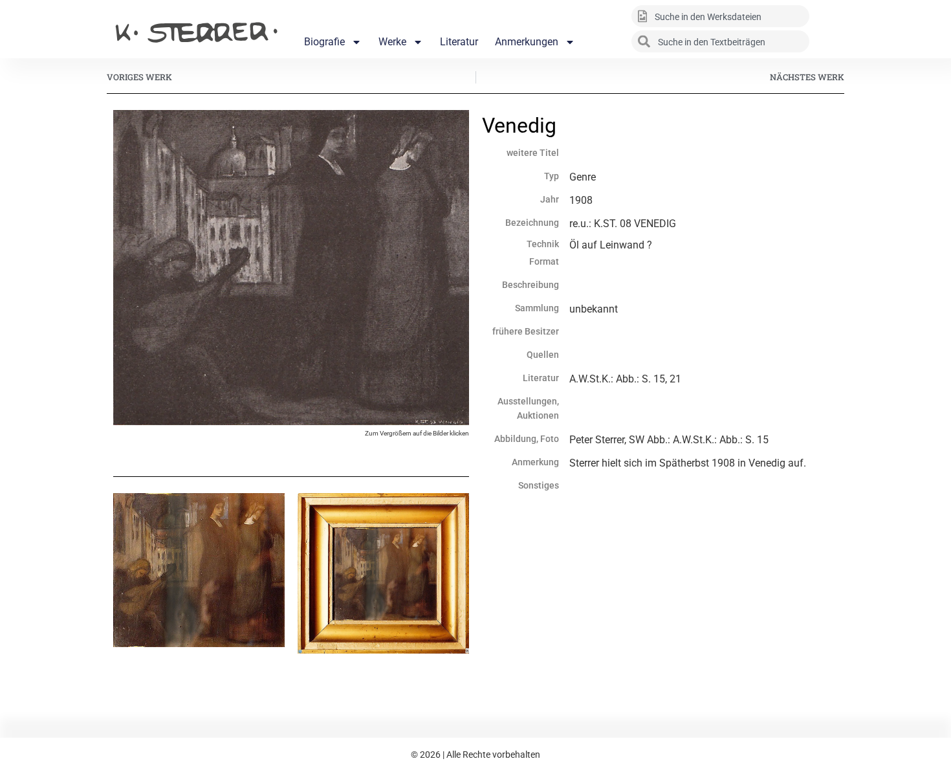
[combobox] (720, 16)
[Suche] (827, 16)
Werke (392, 42)
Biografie (324, 42)
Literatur (459, 42)
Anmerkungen (526, 42)
